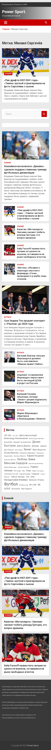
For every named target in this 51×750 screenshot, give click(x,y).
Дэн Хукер (18, 450)
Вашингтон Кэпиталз (22, 442)
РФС (23, 471)
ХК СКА (32, 485)
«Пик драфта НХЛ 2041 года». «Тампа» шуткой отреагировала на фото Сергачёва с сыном (24, 83)
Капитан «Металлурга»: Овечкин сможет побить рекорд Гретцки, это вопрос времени (31, 233)
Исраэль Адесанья (27, 453)
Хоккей (8, 74)
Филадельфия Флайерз (16, 480)
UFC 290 (7, 435)
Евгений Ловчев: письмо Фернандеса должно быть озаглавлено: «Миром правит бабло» (31, 359)
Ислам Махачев (11, 453)
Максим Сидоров (15, 463)
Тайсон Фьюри (17, 477)
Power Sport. (14, 11)
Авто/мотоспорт (28, 435)
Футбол (7, 317)
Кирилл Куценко (35, 455)
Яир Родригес (26, 489)
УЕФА (27, 477)
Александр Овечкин (36, 438)
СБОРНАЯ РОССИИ (11, 474)
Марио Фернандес (10, 467)
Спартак (35, 474)
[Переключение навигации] (5, 22)
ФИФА (33, 477)
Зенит (27, 449)
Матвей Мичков (23, 467)
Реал (28, 470)
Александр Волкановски (16, 438)
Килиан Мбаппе (20, 456)
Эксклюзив (15, 489)
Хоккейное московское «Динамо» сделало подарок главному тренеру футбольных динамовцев (25, 169)
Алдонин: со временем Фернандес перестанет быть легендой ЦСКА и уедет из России (30, 378)
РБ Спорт (17, 471)
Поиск (44, 114)
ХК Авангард (23, 485)
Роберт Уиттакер (38, 471)
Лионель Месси (10, 460)
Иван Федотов (39, 450)
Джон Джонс (23, 445)
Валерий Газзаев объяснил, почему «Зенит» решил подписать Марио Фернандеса (32, 398)
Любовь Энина (26, 459)
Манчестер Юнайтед (36, 463)
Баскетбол (8, 442)
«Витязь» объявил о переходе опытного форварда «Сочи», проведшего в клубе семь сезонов (32, 273)
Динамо (35, 446)
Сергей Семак (24, 474)
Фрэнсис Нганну (36, 480)
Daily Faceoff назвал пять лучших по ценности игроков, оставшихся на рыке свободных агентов (31, 252)
